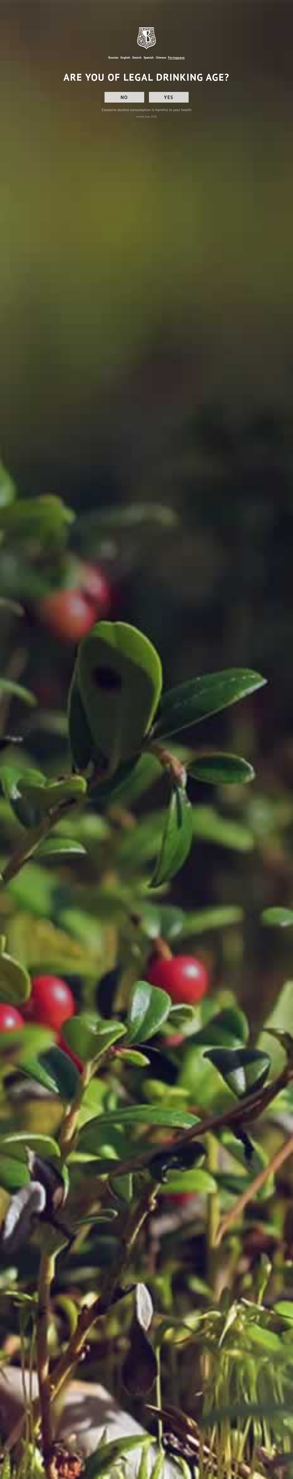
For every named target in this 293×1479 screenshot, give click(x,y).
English (125, 57)
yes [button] (169, 97)
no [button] (124, 97)
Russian (113, 57)
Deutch (136, 57)
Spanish (149, 57)
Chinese (161, 57)
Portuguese (176, 57)
